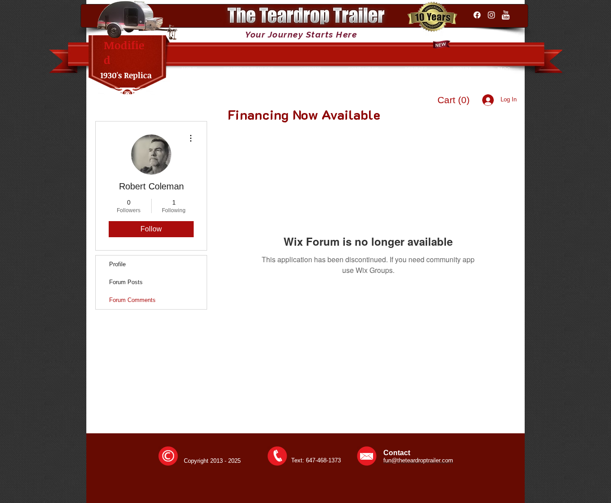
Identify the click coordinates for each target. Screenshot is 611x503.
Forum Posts (126, 282)
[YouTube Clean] (505, 15)
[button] (454, 99)
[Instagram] (491, 15)
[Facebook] (477, 15)
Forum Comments (132, 300)
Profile (117, 264)
